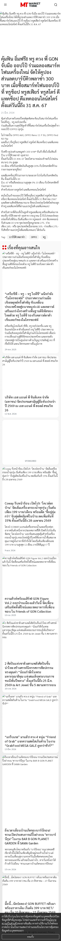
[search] (56, 5)
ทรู (44, 237)
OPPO (34, 237)
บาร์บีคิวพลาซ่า (17, 237)
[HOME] (30, 5)
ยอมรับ (30, 936)
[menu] (5, 5)
